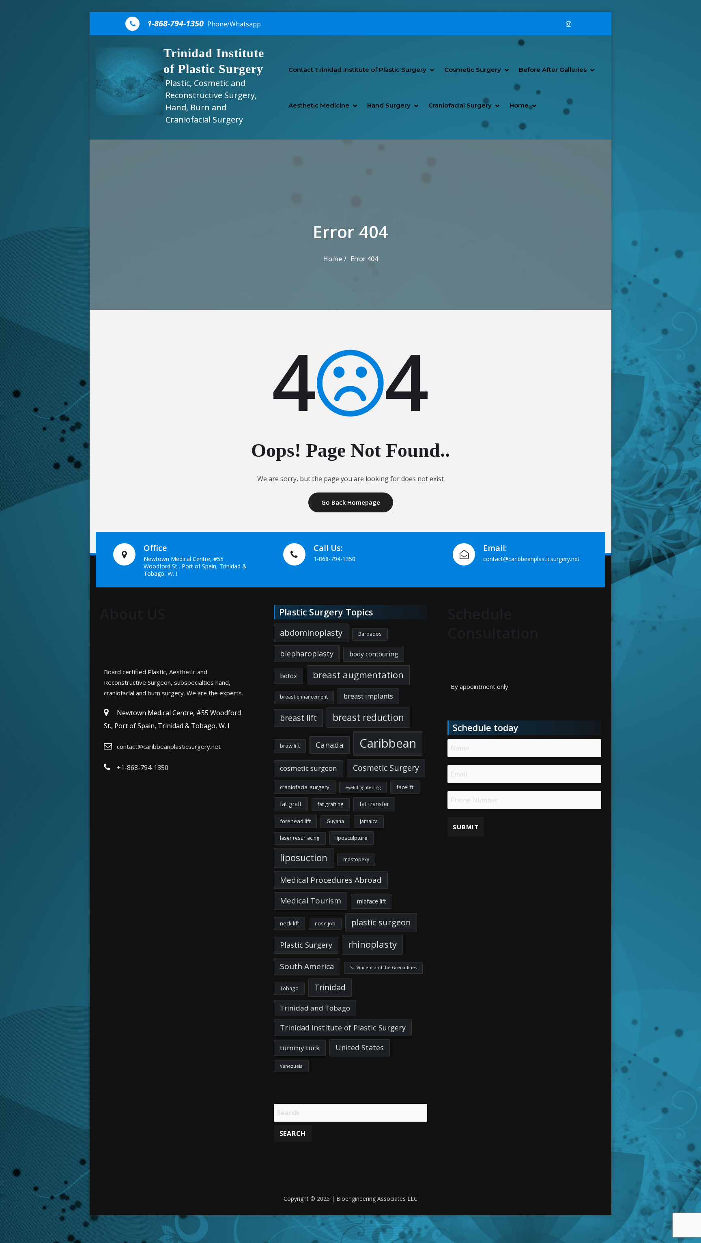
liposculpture (351, 837)
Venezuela (291, 1066)
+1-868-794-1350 (142, 767)
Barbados (370, 633)
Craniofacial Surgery (460, 105)
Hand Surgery (389, 105)
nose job (325, 923)
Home (519, 105)
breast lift (298, 717)
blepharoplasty (306, 653)
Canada (330, 745)
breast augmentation (358, 675)
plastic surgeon (381, 922)
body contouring (373, 653)
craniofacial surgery (304, 787)
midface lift (371, 901)
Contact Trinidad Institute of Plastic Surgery (357, 69)
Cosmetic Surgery (472, 69)
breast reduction (368, 717)
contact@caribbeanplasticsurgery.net (169, 746)
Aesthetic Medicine (318, 105)
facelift (404, 787)
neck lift (289, 923)
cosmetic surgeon (308, 768)
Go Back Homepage (350, 502)
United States (359, 1047)
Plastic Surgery (306, 945)
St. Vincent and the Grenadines (383, 967)
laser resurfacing (300, 837)
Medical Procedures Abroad (331, 880)
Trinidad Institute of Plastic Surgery (343, 1027)
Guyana (335, 821)
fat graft (291, 804)
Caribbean (387, 743)
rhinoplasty (372, 944)
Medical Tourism (310, 900)
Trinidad (330, 987)
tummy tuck (300, 1047)
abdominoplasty (311, 632)
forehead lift (295, 821)
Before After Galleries (553, 69)
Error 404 (364, 258)
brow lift (290, 745)
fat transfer (374, 804)
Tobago (289, 988)
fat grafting (331, 804)
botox (288, 675)
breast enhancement (304, 696)
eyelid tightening (363, 787)
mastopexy (356, 859)
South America (307, 966)
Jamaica (369, 821)
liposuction (303, 858)
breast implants (368, 696)
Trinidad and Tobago (315, 1008)
